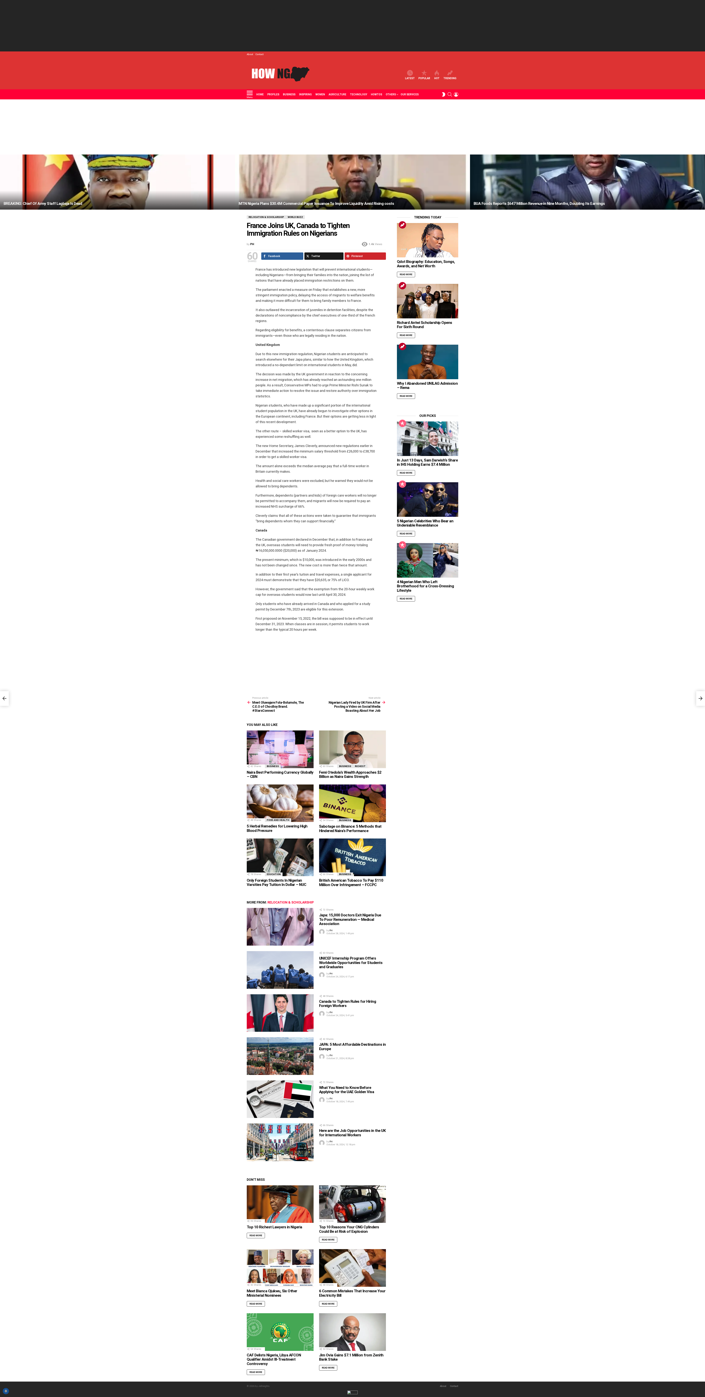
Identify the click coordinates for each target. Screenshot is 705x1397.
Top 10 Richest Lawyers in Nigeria (274, 1227)
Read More (256, 1235)
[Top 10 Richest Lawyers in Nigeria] (280, 1204)
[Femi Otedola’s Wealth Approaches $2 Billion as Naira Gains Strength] (352, 749)
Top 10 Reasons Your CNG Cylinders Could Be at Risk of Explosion (349, 1229)
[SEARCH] (450, 94)
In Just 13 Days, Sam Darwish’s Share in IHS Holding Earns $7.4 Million (427, 462)
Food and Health (278, 820)
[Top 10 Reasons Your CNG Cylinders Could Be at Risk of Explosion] (352, 1204)
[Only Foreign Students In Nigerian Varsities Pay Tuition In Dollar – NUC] (280, 857)
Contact (259, 54)
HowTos (376, 94)
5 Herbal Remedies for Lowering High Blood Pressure (277, 828)
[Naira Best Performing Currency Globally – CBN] (280, 749)
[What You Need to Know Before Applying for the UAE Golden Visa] (280, 1099)
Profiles (273, 94)
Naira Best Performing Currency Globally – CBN (280, 774)
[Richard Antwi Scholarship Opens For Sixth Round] (427, 301)
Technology (358, 94)
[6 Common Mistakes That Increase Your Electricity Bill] (352, 1268)
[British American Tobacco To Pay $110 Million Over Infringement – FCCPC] (352, 857)
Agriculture (337, 94)
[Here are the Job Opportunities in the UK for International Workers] (280, 1142)
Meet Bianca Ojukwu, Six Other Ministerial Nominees (272, 1293)
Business (289, 94)
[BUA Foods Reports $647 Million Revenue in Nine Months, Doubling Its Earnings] (587, 182)
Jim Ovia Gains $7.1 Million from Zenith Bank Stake (351, 1357)
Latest (410, 78)
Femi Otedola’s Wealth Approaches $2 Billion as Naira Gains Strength (350, 774)
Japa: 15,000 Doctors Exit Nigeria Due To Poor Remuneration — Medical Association (350, 919)
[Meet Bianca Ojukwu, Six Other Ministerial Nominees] (280, 1268)
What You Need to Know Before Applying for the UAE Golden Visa (346, 1089)
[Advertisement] (352, 25)
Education (274, 874)
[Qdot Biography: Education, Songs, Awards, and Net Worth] (427, 240)
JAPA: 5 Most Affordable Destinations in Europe (352, 1046)
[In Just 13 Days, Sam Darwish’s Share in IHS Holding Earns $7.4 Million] (427, 438)
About (250, 54)
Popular (424, 78)
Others (391, 94)
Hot (437, 78)
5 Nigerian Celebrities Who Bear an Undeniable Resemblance (425, 523)
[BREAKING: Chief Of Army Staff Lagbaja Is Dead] (117, 182)
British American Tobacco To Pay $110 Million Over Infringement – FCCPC (351, 882)
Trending (449, 78)
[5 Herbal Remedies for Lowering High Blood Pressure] (280, 803)
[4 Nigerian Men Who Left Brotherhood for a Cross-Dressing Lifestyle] (427, 560)
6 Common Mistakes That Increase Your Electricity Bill (352, 1293)
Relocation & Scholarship (290, 902)
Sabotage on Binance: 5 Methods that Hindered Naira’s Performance (350, 828)
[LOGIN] (456, 94)
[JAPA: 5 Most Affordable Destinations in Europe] (280, 1056)
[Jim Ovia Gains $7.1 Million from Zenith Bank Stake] (352, 1332)
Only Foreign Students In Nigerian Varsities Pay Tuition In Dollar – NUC (276, 882)
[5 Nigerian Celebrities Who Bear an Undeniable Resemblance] (427, 499)
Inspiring (305, 94)
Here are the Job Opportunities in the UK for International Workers (352, 1132)
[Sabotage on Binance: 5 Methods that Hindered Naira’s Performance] (352, 803)
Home (260, 94)
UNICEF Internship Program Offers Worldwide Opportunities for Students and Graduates (350, 962)
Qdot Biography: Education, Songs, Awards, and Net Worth (426, 263)
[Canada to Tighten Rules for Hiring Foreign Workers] (280, 1013)
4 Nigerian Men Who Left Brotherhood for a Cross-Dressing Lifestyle (425, 586)
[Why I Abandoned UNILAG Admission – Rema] (427, 362)
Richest (360, 766)
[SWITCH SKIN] (443, 94)
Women (320, 94)
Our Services (410, 94)
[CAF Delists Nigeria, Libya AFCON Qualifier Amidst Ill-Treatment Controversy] (280, 1332)
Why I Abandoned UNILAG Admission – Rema (427, 385)
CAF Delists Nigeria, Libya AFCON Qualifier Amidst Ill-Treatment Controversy (274, 1359)
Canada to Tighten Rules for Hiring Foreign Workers (347, 1003)
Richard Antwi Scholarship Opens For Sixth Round (424, 324)
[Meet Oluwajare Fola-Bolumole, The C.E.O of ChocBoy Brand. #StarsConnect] (4, 698)
